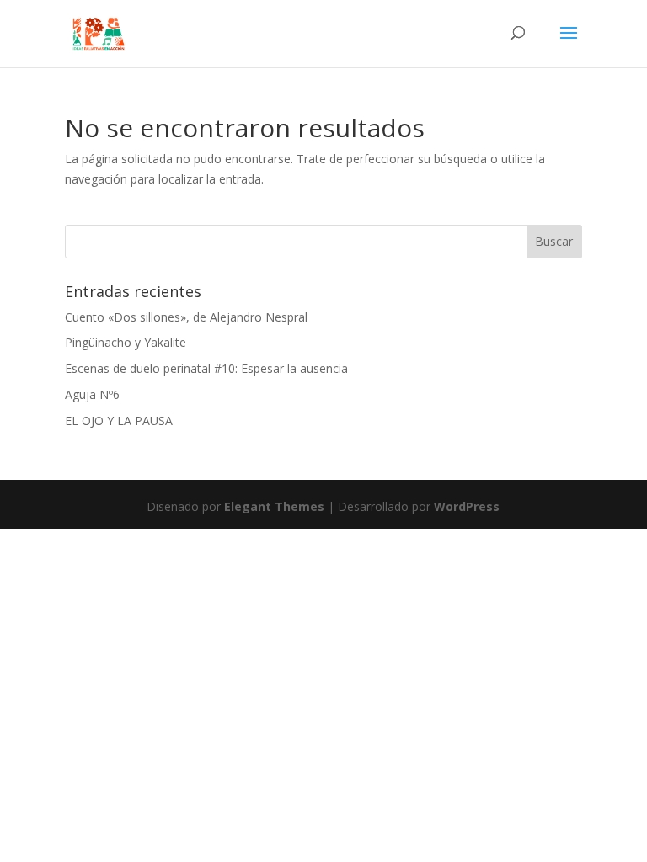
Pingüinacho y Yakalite (125, 342)
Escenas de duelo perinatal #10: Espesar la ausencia (206, 368)
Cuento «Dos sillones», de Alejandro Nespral (186, 317)
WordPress (467, 506)
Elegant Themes (274, 506)
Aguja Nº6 (92, 394)
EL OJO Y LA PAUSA (119, 420)
